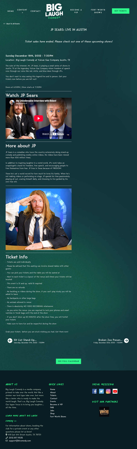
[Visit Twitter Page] (101, 391)
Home (11, 11)
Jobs (52, 410)
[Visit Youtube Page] (115, 391)
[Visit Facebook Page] (94, 391)
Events (53, 401)
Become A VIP (76, 11)
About (53, 392)
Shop (52, 413)
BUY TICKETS (121, 11)
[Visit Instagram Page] (108, 391)
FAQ (52, 407)
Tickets (53, 395)
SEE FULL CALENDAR (68, 361)
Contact (36, 11)
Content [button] (22, 10)
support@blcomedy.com (20, 440)
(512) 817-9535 (16, 438)
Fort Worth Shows (98, 11)
